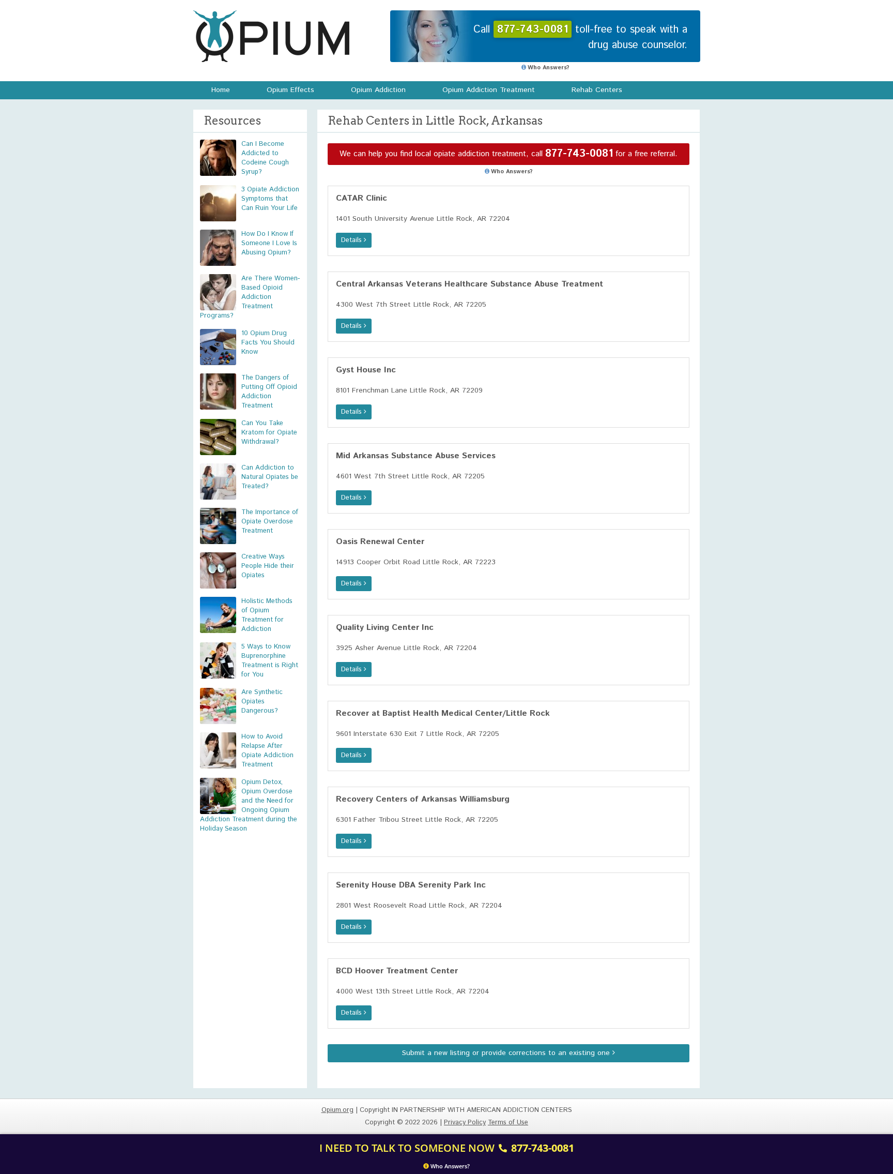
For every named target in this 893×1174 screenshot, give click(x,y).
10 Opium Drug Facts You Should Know (268, 342)
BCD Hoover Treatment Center (397, 971)
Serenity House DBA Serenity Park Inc (411, 885)
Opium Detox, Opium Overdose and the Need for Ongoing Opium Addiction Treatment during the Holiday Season (248, 805)
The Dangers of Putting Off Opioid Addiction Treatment (269, 392)
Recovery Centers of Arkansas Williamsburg (423, 799)
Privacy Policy (465, 1122)
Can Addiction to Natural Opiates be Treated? (269, 477)
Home (220, 90)
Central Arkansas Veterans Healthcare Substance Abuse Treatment (469, 284)
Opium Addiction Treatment (488, 90)
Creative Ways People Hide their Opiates (267, 566)
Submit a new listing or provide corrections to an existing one (507, 1053)
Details (352, 240)
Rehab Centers (597, 90)
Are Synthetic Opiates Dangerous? (262, 701)
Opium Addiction (378, 90)
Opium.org (271, 36)
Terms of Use (508, 1122)
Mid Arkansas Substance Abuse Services (416, 456)
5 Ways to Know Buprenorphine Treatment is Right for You (269, 661)
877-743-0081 (579, 153)
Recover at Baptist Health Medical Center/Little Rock (443, 713)
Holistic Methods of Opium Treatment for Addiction (266, 615)
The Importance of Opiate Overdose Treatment (269, 521)
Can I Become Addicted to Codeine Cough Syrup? (265, 158)
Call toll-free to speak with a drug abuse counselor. (580, 37)
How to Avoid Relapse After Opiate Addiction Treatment (267, 751)
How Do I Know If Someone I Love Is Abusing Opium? (269, 243)
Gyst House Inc (366, 370)
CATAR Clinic (361, 198)
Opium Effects (290, 90)
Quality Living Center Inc (385, 628)
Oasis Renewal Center (380, 542)
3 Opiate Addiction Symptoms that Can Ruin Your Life (270, 199)
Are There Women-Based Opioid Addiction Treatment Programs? (250, 297)
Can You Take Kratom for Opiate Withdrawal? (269, 432)
